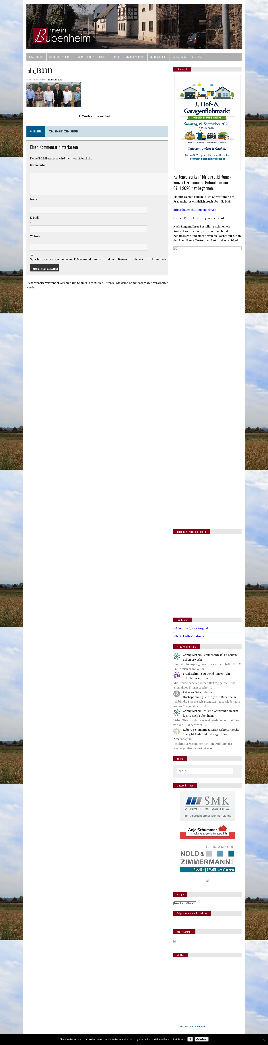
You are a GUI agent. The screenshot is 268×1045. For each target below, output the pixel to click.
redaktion (39, 79)
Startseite (36, 57)
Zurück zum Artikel (96, 116)
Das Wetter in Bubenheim (193, 1026)
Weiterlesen (201, 1039)
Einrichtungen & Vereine (129, 57)
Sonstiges (179, 57)
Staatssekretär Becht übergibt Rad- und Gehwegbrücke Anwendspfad (206, 734)
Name (34, 199)
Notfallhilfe (158, 57)
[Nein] (263, 1039)
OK (190, 1039)
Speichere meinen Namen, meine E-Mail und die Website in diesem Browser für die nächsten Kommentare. (100, 259)
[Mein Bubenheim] (134, 26)
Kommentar (38, 165)
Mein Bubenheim (59, 57)
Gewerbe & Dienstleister (91, 57)
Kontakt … (198, 57)
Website (35, 236)
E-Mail (34, 217)
